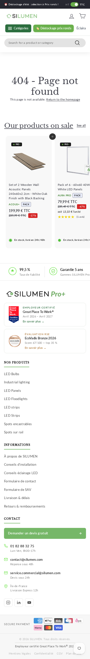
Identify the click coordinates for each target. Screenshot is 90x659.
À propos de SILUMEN (21, 456)
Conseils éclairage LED (21, 473)
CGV (59, 653)
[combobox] (45, 42)
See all (81, 125)
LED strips (12, 407)
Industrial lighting (17, 382)
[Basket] (82, 16)
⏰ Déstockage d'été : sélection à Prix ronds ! (31, 4)
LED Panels (12, 391)
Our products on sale (38, 125)
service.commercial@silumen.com (35, 573)
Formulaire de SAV (17, 490)
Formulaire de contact (20, 481)
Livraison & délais (17, 498)
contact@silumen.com (26, 559)
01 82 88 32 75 (22, 546)
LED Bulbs (12, 374)
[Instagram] (8, 602)
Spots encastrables (18, 424)
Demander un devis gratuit (28, 533)
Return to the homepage (63, 99)
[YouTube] (29, 602)
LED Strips (12, 415)
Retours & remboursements (24, 506)
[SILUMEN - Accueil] (45, 294)
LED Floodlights (16, 399)
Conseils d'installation (20, 464)
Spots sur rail (13, 432)
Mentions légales (20, 653)
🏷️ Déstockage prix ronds (53, 28)
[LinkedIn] (18, 602)
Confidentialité (44, 653)
